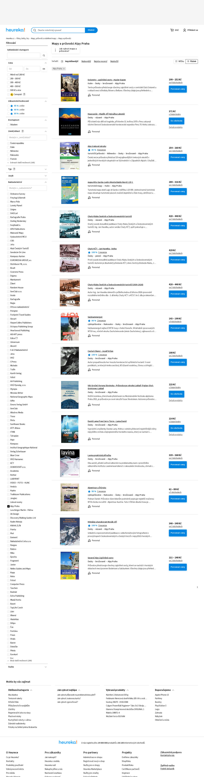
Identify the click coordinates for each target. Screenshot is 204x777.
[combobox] (58, 30)
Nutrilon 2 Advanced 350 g (117, 695)
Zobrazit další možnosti (20, 162)
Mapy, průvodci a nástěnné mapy (43, 38)
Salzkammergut (95, 317)
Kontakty (10, 761)
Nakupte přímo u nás (53, 769)
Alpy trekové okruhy (97, 146)
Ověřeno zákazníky (130, 757)
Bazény (158, 702)
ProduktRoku (127, 765)
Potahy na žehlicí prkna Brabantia (22, 727)
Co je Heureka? (12, 757)
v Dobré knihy (175, 114)
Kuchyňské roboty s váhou (19, 720)
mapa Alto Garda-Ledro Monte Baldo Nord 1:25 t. (110, 182)
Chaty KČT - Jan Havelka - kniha (102, 248)
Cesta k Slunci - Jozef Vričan (100, 351)
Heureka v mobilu (52, 761)
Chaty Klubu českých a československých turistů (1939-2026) (115, 284)
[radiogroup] (27, 109)
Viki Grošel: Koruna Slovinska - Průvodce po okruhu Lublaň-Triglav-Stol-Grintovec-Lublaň (125, 395)
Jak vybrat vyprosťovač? (67, 702)
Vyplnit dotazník (167, 768)
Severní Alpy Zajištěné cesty (100, 557)
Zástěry (11, 709)
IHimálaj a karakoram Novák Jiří (102, 521)
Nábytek (158, 716)
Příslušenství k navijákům (19, 705)
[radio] (8, 106)
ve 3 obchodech (175, 151)
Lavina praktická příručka (99, 455)
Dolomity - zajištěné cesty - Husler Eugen (107, 79)
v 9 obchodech (175, 321)
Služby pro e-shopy (91, 765)
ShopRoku (126, 761)
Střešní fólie (13, 702)
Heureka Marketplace (92, 769)
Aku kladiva (13, 695)
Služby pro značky (91, 773)
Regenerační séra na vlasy (19, 713)
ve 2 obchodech (175, 185)
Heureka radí (50, 765)
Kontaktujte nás (167, 755)
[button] (23, 55)
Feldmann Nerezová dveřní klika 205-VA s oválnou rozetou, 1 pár (126, 698)
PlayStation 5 (160, 705)
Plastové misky (14, 716)
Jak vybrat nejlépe (67, 690)
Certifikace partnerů (130, 769)
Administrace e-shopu (92, 757)
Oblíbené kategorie (18, 690)
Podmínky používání (14, 765)
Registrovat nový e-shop (94, 761)
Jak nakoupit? (50, 757)
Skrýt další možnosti (18, 660)
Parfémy (158, 698)
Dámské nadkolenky (16, 723)
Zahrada (158, 713)
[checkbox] (8, 75)
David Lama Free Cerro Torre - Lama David (107, 421)
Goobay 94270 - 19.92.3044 (117, 702)
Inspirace (126, 773)
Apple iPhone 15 (162, 695)
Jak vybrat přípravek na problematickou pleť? (76, 695)
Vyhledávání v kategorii (18, 49)
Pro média (10, 773)
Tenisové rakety (15, 698)
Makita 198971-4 (113, 713)
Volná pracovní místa (15, 769)
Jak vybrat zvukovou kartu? (69, 698)
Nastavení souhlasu (53, 773)
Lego (157, 709)
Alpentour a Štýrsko (97, 487)
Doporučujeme (163, 690)
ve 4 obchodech (175, 82)
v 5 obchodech (175, 492)
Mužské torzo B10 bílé (115, 716)
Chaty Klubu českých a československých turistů (110, 216)
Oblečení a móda (162, 720)
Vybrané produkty (115, 690)
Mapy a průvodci (64, 38)
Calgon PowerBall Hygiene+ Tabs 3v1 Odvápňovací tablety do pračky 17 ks (126, 705)
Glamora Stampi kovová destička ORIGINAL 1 (125, 709)
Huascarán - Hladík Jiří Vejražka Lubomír (106, 114)
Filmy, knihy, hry (23, 38)
